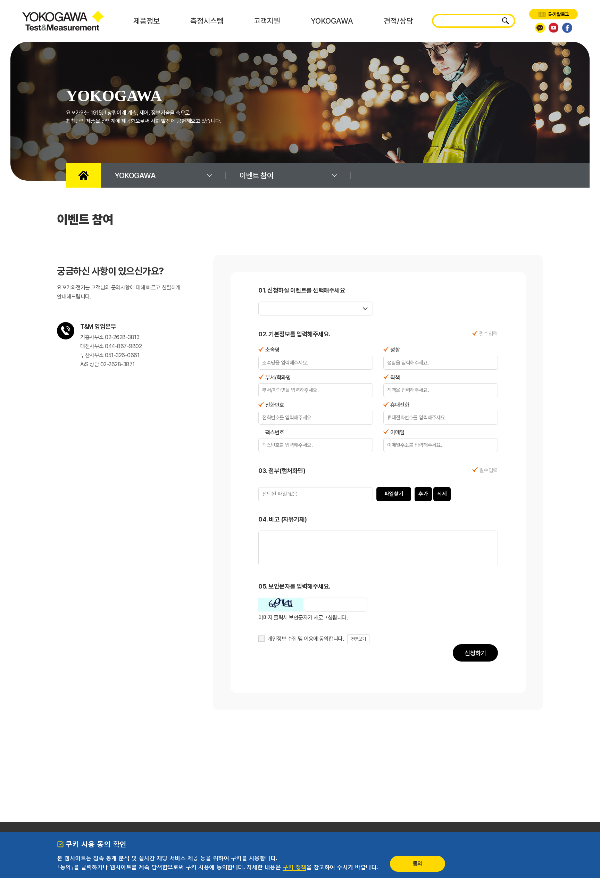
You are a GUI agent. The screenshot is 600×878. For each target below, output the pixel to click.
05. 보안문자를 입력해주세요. (294, 586)
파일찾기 (393, 494)
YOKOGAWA (332, 20)
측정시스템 (206, 20)
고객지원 (267, 20)
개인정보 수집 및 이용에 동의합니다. (305, 638)
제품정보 (146, 20)
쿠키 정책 (294, 867)
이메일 (397, 432)
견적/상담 (398, 20)
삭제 (442, 494)
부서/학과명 (278, 377)
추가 (423, 494)
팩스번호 (274, 432)
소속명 (272, 349)
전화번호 (274, 405)
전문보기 (358, 639)
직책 (395, 377)
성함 (395, 349)
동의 (417, 863)
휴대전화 (399, 405)
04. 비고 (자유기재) (282, 519)
